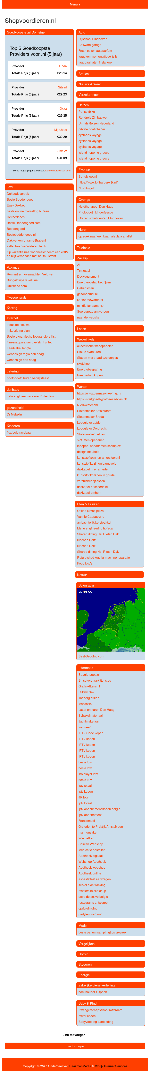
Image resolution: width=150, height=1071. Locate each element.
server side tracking (92, 885)
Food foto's (84, 563)
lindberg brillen (89, 698)
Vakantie (13, 267)
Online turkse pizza (90, 510)
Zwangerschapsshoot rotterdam (100, 1010)
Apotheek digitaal (91, 855)
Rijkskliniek (86, 692)
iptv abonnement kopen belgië (99, 809)
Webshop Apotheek (92, 861)
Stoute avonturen (89, 351)
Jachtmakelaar (89, 721)
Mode (83, 925)
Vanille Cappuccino (90, 516)
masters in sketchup (92, 890)
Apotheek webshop (92, 867)
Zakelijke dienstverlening (97, 985)
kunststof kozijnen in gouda (96, 475)
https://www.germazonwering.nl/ (99, 393)
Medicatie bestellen (92, 850)
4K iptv (83, 797)
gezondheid (15, 407)
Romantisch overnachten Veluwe (30, 274)
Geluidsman (85, 288)
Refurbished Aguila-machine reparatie (103, 557)
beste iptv (85, 762)
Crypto (83, 953)
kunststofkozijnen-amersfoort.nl (98, 457)
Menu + (75, 4)
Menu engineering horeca (95, 528)
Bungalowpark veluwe (22, 280)
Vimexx (61, 151)
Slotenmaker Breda (90, 416)
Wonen (82, 386)
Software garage (90, 44)
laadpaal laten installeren (96, 62)
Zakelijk (82, 257)
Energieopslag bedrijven (94, 282)
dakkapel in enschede (92, 469)
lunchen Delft (86, 540)
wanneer (85, 727)
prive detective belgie (93, 896)
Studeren (85, 964)
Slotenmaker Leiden (91, 434)
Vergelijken (87, 943)
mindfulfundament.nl (91, 305)
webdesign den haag (21, 359)
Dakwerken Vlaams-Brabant (26, 240)
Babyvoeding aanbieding (96, 1021)
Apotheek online (90, 873)
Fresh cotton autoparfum (95, 50)
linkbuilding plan (18, 330)
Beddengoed (16, 228)
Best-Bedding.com (91, 656)
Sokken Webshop (91, 844)
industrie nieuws (18, 324)
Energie (84, 974)
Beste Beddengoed (20, 199)
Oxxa (63, 108)
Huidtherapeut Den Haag (96, 206)
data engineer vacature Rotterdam (30, 396)
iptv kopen (86, 791)
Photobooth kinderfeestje (96, 212)
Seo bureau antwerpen (93, 311)
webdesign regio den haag (25, 354)
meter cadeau (88, 1016)
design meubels (88, 451)
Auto (82, 32)
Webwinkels (86, 339)
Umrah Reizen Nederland (96, 123)
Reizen (84, 104)
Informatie (86, 667)
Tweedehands (17, 297)
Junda (62, 66)
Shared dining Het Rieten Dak (98, 534)
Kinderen (13, 425)
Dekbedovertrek (18, 193)
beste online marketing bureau (28, 211)
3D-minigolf (87, 188)
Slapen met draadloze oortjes (97, 357)
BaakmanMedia (80, 1066)
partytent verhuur (90, 914)
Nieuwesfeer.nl (87, 405)
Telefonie (83, 247)
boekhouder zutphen (93, 992)
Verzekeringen (89, 94)
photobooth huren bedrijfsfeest (28, 378)
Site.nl (62, 87)
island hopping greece (94, 152)
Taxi (10, 186)
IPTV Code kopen (91, 733)
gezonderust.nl (87, 294)
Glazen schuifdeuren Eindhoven (101, 218)
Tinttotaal (83, 270)
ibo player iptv (88, 774)
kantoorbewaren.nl (90, 299)
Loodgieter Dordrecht (91, 428)
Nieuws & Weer (90, 83)
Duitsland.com (17, 286)
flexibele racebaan (19, 432)
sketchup (83, 363)
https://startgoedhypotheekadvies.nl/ (102, 399)
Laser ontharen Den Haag (96, 709)
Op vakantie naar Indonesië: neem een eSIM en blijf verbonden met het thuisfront (37, 254)
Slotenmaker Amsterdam (94, 410)
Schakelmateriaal (91, 715)
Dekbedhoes (16, 217)
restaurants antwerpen (94, 902)
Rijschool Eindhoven (93, 39)
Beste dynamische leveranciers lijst (31, 336)
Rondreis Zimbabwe (93, 117)
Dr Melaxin (14, 414)
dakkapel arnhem (89, 492)
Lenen (81, 328)
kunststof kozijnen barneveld (96, 463)
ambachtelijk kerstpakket (94, 522)
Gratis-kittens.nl (89, 686)
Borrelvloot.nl (88, 176)
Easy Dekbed (16, 205)
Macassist (85, 703)
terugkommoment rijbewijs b (98, 56)
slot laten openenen (90, 440)
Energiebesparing (89, 369)
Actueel (84, 73)
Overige (84, 199)
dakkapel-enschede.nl (92, 486)
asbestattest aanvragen (95, 879)
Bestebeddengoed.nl (21, 234)
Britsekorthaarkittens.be (95, 680)
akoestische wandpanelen (95, 346)
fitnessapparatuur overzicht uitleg (30, 342)
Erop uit (84, 169)
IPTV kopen (87, 739)
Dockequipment (88, 276)
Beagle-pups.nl (89, 674)
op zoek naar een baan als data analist (105, 236)
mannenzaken (88, 832)
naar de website (88, 317)
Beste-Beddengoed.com (23, 223)
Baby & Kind (87, 1003)
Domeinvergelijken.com (58, 170)
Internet (12, 317)
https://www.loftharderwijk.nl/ (98, 182)
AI (78, 264)
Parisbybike (87, 111)
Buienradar (86, 585)
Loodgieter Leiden (89, 422)
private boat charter (92, 129)
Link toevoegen (74, 1034)
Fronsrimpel (87, 820)
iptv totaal (85, 785)
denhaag (13, 389)
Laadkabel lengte (19, 348)
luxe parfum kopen (90, 375)
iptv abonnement (90, 815)
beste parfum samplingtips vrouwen (103, 932)
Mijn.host (60, 129)
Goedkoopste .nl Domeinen (26, 32)
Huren (83, 229)
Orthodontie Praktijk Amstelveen (101, 826)
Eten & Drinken (88, 503)
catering (13, 371)
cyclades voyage (90, 135)
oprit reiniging (88, 908)
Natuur (82, 574)
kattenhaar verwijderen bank (26, 246)
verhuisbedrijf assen (91, 481)
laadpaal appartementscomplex (99, 446)
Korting (12, 307)
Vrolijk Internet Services (111, 1066)
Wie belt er (86, 838)
